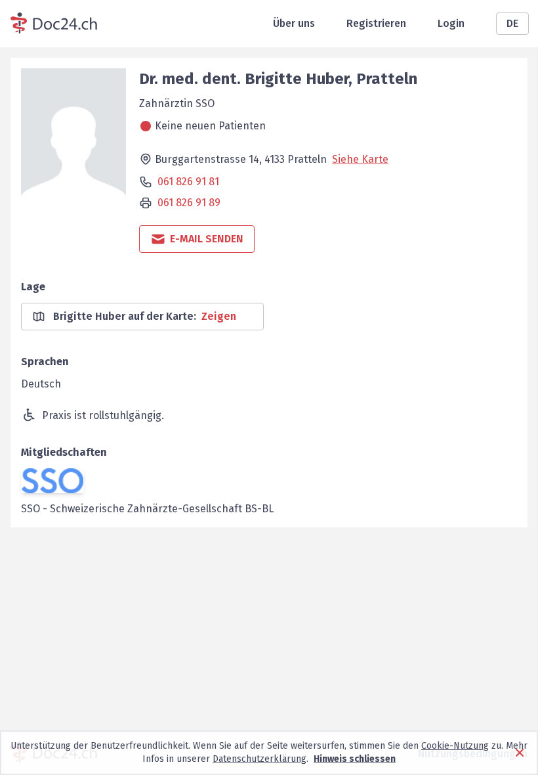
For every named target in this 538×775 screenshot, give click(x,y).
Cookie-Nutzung (455, 745)
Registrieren (376, 23)
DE (512, 23)
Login (451, 23)
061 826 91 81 (188, 181)
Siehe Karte (360, 159)
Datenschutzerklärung (259, 758)
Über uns (294, 23)
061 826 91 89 (188, 202)
